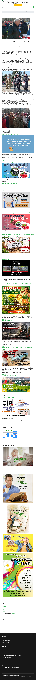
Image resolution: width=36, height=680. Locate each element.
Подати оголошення (18, 4)
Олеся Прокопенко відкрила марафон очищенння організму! (16, 284)
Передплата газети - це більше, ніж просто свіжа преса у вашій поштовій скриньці (18, 235)
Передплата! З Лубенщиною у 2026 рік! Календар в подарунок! (17, 348)
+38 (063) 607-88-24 (17, 2)
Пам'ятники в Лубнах (8, 320)
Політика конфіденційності (30, 676)
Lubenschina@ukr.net (24, 2)
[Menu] (3, 9)
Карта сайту (23, 676)
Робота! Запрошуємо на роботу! (11, 191)
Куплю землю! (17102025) (9, 375)
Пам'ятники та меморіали (9, 183)
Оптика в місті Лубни (8, 397)
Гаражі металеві (6, 259)
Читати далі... (4, 160)
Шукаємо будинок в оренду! (10, 134)
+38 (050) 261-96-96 (11, 2)
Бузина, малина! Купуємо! (9, 162)
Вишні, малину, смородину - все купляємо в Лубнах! (17, 213)
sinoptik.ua (13, 613)
